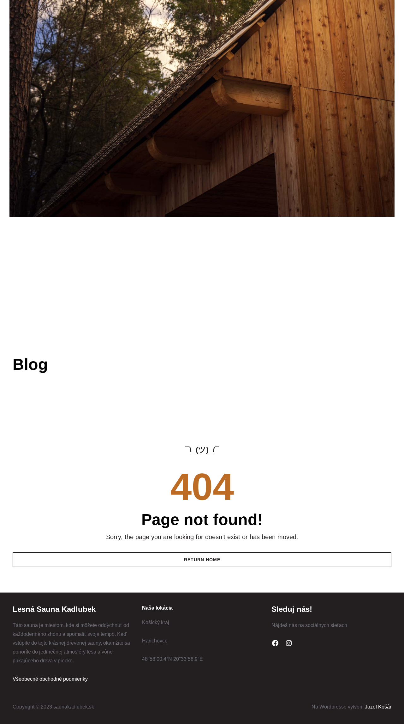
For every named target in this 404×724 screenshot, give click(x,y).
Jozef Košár (378, 706)
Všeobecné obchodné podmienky (50, 679)
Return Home (202, 559)
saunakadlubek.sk (64, 243)
